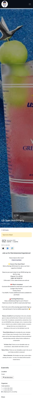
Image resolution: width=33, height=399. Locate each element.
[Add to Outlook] (8, 248)
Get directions (8, 377)
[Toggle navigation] (30, 4)
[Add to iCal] (3, 248)
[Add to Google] (12, 248)
